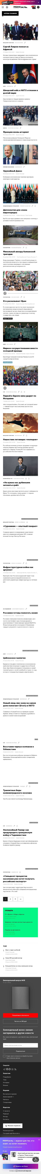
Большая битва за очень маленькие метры (19, 966)
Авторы (5, 1116)
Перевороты (10, 654)
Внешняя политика (8, 42)
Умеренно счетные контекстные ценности (18, 922)
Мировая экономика (8, 167)
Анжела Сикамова (9, 952)
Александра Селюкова (10, 968)
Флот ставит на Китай (12, 950)
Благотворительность (18, 609)
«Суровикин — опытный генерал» (20, 526)
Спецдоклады (7, 1102)
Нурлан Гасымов (20, 52)
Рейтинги (6, 1099)
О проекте (6, 1111)
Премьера (9, 911)
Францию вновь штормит (16, 132)
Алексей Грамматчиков (10, 916)
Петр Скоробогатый (21, 257)
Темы (4, 1080)
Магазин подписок (14, 1126)
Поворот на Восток (25, 206)
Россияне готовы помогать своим (20, 613)
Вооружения (18, 167)
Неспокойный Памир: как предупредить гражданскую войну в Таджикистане (17, 832)
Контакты (6, 1119)
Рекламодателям (8, 1130)
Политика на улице (13, 128)
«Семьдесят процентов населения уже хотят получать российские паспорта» (19, 879)
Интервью (6, 1082)
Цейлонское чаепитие (14, 658)
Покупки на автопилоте (12, 930)
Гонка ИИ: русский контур (13, 958)
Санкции (22, 786)
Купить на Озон (22, 1166)
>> (20, 899)
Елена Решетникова (9, 932)
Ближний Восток (7, 478)
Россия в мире (19, 42)
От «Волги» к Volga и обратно (14, 914)
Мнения (5, 1085)
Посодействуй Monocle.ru (11, 1133)
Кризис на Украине (20, 522)
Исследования (7, 609)
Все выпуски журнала (9, 1094)
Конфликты (10, 86)
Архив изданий (8, 1097)
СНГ (4, 392)
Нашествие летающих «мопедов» (20, 439)
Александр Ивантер (21, 572)
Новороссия (14, 872)
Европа (5, 128)
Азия (4, 344)
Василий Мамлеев (20, 353)
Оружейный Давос (12, 171)
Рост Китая (10, 344)
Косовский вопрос (16, 247)
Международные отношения (11, 206)
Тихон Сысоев (28, 215)
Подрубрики (7, 1077)
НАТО (4, 86)
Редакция (6, 1114)
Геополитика (6, 247)
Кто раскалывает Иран (14, 301)
